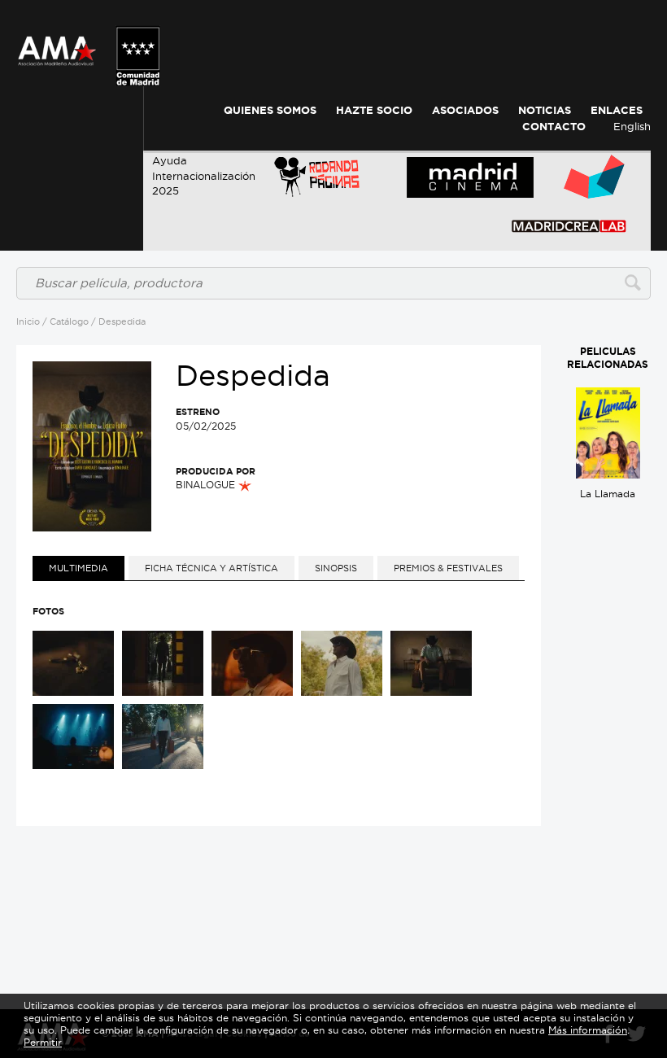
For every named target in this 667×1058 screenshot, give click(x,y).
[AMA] (57, 40)
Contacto (554, 126)
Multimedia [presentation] (78, 568)
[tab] (78, 568)
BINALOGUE (207, 484)
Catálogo (69, 321)
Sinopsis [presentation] (336, 568)
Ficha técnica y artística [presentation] (211, 568)
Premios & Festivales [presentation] (448, 568)
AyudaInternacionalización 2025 (203, 175)
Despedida (122, 321)
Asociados (465, 110)
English (632, 126)
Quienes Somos (270, 110)
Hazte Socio (374, 110)
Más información (587, 1030)
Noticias (544, 110)
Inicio (28, 321)
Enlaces (617, 110)
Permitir (43, 1042)
